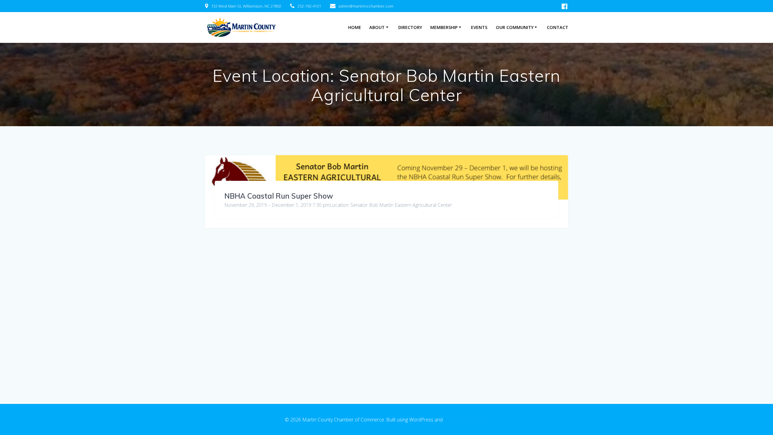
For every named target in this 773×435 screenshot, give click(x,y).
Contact (557, 27)
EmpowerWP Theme (466, 419)
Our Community (515, 27)
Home (354, 27)
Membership (443, 27)
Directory (410, 27)
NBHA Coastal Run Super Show (278, 195)
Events (479, 27)
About (377, 27)
